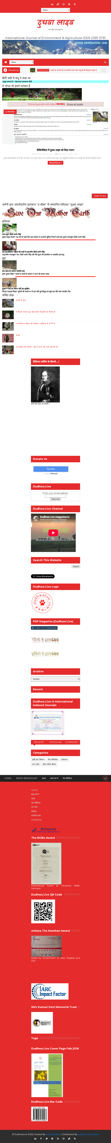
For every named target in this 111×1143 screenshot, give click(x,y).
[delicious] (58, 4)
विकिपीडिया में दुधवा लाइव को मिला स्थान (55, 150)
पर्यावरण (64, 759)
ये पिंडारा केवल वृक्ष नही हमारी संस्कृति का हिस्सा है (35, 312)
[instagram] (63, 4)
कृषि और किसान (38, 759)
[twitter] (47, 1139)
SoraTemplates (53, 1134)
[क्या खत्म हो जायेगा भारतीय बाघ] (9, 265)
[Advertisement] (55, 179)
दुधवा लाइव (55, 23)
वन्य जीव (34, 807)
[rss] (75, 4)
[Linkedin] (41, 3)
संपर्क (18, 335)
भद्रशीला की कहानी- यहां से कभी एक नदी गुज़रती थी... (38, 347)
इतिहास (34, 811)
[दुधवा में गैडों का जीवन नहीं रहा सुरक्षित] (9, 282)
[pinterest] (69, 4)
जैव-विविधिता (53, 759)
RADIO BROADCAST (26, 778)
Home (7, 778)
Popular (55, 742)
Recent (39, 742)
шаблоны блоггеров (88, 1134)
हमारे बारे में (54, 778)
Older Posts (100, 196)
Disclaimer (36, 820)
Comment (71, 742)
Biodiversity (30, 70)
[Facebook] (35, 3)
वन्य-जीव (35, 764)
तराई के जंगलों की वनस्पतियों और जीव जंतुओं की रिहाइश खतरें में (60, 70)
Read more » (55, 163)
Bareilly (99, 70)
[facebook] (41, 1139)
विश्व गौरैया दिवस (49, 764)
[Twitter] (47, 3)
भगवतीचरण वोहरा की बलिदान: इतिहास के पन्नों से (35, 323)
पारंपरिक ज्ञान (36, 815)
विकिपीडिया (11, 112)
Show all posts (75, 104)
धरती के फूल (21, 300)
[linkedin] (52, 4)
